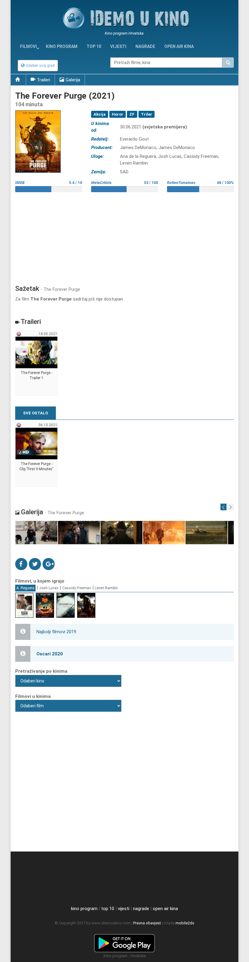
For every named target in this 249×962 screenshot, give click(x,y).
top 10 (107, 908)
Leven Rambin (106, 588)
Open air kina (179, 46)
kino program (61, 46)
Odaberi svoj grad (40, 65)
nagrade (145, 46)
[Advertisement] (124, 236)
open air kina (165, 908)
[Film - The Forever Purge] (36, 532)
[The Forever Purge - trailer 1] (36, 363)
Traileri (43, 80)
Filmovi (28, 46)
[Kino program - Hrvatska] (124, 942)
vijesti (118, 46)
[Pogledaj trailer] (38, 110)
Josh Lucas (49, 588)
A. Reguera (25, 588)
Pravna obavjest (147, 923)
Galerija (73, 80)
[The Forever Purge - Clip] (36, 454)
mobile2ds (185, 923)
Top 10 (94, 46)
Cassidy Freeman (76, 588)
